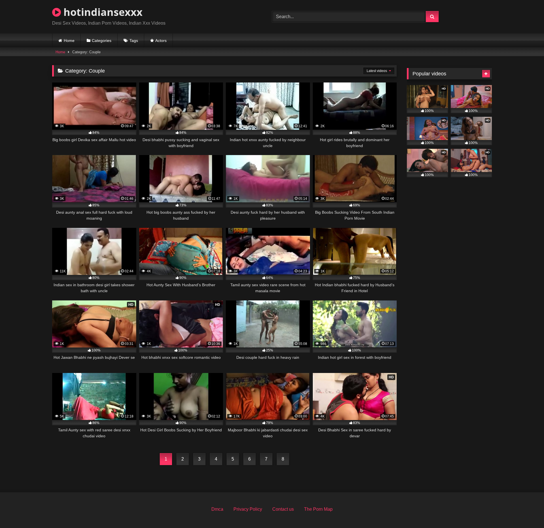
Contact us (283, 509)
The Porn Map (318, 509)
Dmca (217, 509)
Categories (101, 40)
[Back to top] (526, 511)
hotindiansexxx (102, 12)
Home (69, 40)
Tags (133, 40)
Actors (161, 40)
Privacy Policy (247, 509)
